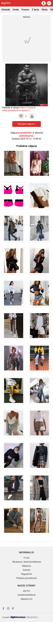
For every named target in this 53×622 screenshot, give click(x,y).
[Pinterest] (13, 609)
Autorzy (26, 570)
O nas (26, 557)
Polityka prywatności (26, 578)
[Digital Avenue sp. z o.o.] (18, 617)
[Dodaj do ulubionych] (21, 116)
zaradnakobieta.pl (26, 595)
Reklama (26, 566)
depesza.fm (26, 599)
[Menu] (49, 3)
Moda (44, 9)
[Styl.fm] (7, 3)
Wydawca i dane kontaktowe (26, 561)
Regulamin (26, 574)
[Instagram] (8, 609)
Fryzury (25, 9)
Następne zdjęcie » (26, 124)
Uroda (16, 9)
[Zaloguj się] (43, 3)
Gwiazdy (5, 9)
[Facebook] (3, 609)
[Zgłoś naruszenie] (31, 116)
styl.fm (26, 591)
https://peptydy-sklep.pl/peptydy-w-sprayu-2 (19, 109)
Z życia (35, 9)
